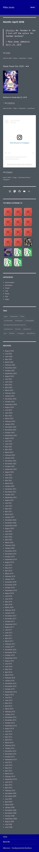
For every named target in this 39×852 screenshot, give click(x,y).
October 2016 (10, 655)
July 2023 (8, 441)
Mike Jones (8, 7)
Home (5, 837)
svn (5, 333)
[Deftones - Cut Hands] (8, 262)
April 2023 (8, 450)
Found (7, 288)
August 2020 (9, 528)
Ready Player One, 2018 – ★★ (16, 66)
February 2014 (10, 745)
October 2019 (10, 557)
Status (15, 58)
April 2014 (8, 740)
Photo (28, 177)
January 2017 (9, 647)
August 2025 (9, 376)
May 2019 (8, 568)
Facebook (14, 316)
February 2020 (10, 545)
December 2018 (10, 582)
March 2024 (9, 419)
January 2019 (9, 579)
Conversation (9, 282)
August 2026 (9, 351)
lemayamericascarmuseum (15, 325)
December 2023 (10, 427)
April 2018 (8, 605)
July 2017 (8, 630)
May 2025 (8, 385)
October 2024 (10, 402)
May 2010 (8, 785)
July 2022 (8, 475)
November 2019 (10, 554)
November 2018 (10, 585)
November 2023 (10, 430)
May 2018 (8, 602)
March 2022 (9, 483)
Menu (32, 7)
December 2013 (10, 751)
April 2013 (8, 771)
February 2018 (10, 610)
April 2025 (8, 388)
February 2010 (10, 791)
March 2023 (9, 452)
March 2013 (9, 774)
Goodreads (8, 321)
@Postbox (10, 30)
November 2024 (10, 399)
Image (14, 177)
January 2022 (9, 486)
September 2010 (11, 779)
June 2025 (8, 382)
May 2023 (8, 447)
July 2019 (8, 565)
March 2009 (9, 805)
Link (6, 291)
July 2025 (8, 379)
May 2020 (8, 537)
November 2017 (10, 619)
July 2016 (8, 664)
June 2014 (8, 734)
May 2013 (8, 768)
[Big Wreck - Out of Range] (8, 232)
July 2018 (8, 596)
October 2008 (10, 816)
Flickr (22, 316)
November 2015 (10, 686)
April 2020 (8, 540)
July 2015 (8, 698)
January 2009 (9, 807)
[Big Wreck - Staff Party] (18, 242)
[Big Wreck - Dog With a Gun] (8, 222)
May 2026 (8, 359)
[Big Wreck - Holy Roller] (8, 242)
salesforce (27, 329)
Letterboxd (11, 103)
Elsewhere (22, 58)
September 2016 (11, 658)
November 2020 (10, 523)
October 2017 (10, 621)
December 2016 (10, 650)
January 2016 (9, 681)
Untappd (20, 333)
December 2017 (10, 616)
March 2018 (9, 607)
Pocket (18, 329)
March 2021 (9, 514)
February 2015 (10, 712)
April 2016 (8, 672)
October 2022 (10, 466)
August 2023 (9, 438)
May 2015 (8, 703)
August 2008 (9, 822)
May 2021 (8, 509)
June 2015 (8, 700)
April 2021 (8, 512)
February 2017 (10, 644)
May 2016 (8, 669)
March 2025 (9, 390)
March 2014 (9, 743)
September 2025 (11, 373)
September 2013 (11, 760)
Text (6, 297)
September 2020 (11, 526)
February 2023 (10, 455)
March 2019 (9, 574)
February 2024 (10, 421)
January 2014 (9, 748)
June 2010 (8, 782)
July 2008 (8, 824)
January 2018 (9, 613)
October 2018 (10, 588)
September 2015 (11, 692)
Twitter (7, 53)
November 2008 (10, 813)
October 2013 (10, 757)
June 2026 (8, 357)
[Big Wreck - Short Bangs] (18, 232)
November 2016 (10, 652)
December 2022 (10, 461)
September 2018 (11, 590)
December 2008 (10, 810)
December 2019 (10, 551)
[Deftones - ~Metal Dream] (28, 252)
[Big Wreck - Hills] (8, 212)
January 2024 (9, 424)
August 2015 (9, 695)
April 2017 (8, 638)
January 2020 (9, 548)
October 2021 (10, 495)
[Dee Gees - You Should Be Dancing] (8, 252)
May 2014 (8, 737)
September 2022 (11, 469)
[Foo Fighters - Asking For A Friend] (28, 242)
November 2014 (10, 720)
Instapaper (29, 321)
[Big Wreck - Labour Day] (18, 212)
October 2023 (10, 433)
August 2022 (9, 472)
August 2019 (9, 562)
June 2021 (8, 506)
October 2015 (10, 689)
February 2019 (10, 576)
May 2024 (8, 416)
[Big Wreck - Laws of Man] (18, 222)
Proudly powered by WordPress (22, 848)
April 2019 (8, 571)
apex (6, 316)
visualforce (30, 333)
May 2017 (8, 636)
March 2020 (9, 543)
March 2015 (9, 709)
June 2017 (8, 633)
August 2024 (9, 407)
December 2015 (10, 683)
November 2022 (10, 464)
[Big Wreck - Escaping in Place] (28, 212)
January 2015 (9, 714)
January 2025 (9, 396)
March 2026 (9, 362)
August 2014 (9, 729)
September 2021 (11, 497)
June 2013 (8, 765)
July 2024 (8, 410)
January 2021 (9, 517)
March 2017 (9, 641)
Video (15, 108)
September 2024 (11, 404)
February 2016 (10, 678)
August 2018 (9, 593)
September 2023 (11, 435)
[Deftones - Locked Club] (18, 252)
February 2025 (10, 393)
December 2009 (10, 793)
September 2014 (11, 726)
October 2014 (10, 723)
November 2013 (10, 754)
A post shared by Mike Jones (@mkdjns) (19, 164)
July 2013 (8, 762)
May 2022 (8, 481)
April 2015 (8, 706)
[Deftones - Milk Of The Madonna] (18, 262)
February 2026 (10, 365)
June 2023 (8, 444)
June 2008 (8, 827)
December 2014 (10, 717)
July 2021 (8, 503)
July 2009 (8, 799)
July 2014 (8, 731)
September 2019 (11, 559)
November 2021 (10, 492)
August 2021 (9, 500)
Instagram (8, 172)
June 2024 (8, 413)
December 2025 (10, 368)
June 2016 (8, 667)
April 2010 (8, 788)
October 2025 (10, 371)
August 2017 (9, 627)
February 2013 (10, 776)
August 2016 (9, 661)
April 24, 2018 (13, 44)
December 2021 (10, 489)
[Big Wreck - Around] (28, 222)
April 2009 (8, 802)
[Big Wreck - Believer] (28, 232)
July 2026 (8, 354)
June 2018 (8, 599)
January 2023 (9, 458)
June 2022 (8, 478)
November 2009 (10, 796)
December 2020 (10, 520)
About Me (6, 842)
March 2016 (9, 675)
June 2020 (8, 534)
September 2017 (11, 624)
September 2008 (11, 819)
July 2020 (8, 531)
